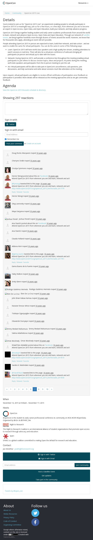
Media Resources (10, 514)
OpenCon (11, 3)
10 (47, 389)
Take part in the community (46, 479)
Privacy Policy (9, 517)
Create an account (33, 143)
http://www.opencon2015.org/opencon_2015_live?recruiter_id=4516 (38, 357)
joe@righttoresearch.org (24, 449)
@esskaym (16, 353)
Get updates (46, 475)
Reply (14, 192)
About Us (7, 510)
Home (7, 13)
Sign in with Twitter (47, 454)
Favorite (26, 192)
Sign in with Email (47, 458)
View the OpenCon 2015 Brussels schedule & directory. (24, 90)
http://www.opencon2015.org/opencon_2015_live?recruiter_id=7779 (38, 188)
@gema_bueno (18, 254)
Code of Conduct (10, 521)
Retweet (19, 192)
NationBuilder (9, 537)
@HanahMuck (17, 373)
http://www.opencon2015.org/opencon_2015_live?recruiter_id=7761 (38, 259)
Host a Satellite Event (46, 471)
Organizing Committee (12, 525)
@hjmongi (16, 183)
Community (16, 13)
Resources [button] (82, 3)
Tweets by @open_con (14, 491)
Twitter (11, 124)
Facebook (44, 176)
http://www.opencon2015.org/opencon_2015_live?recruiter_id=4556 (38, 377)
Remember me (13, 139)
